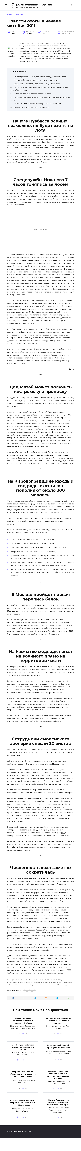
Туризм (67, 985)
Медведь (68, 982)
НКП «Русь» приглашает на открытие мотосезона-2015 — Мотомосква (23, 1102)
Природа (35, 985)
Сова (60, 985)
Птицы (43, 985)
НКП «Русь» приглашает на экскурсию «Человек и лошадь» (58, 1020)
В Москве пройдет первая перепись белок (33, 94)
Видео (61, 980)
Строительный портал (31, 4)
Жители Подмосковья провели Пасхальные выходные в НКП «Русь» (58, 1102)
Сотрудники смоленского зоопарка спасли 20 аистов (37, 104)
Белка (32, 980)
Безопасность (22, 980)
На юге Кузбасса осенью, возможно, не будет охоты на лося (40, 77)
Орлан (18, 985)
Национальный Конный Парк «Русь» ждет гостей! (58, 1046)
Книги (47, 982)
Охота (26, 985)
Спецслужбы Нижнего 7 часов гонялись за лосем (36, 80)
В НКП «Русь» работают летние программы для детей (22, 1047)
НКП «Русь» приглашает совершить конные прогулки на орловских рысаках (58, 1074)
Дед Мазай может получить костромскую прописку (37, 84)
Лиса (54, 982)
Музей (11, 985)
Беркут (40, 980)
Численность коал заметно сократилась (31, 107)
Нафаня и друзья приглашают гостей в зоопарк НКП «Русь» (23, 1020)
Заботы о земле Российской (30, 982)
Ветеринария (51, 980)
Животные (12, 982)
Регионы (52, 985)
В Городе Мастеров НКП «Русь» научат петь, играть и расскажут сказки (23, 1074)
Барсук (11, 980)
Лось (60, 982)
